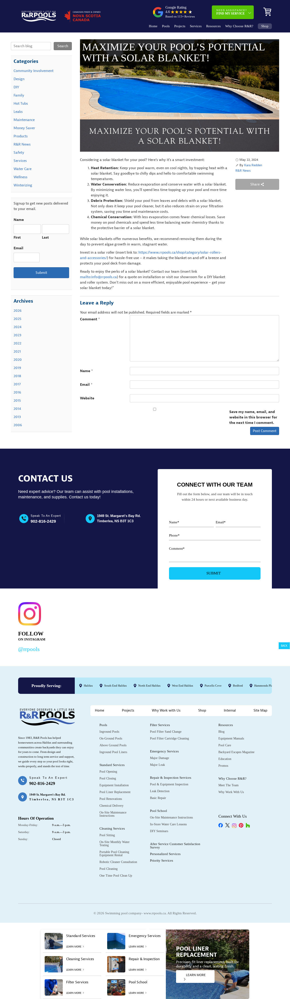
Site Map (260, 710)
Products (21, 136)
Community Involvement (33, 71)
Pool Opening (108, 771)
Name (86, 371)
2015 (17, 400)
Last (45, 237)
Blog (221, 731)
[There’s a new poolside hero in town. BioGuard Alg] (82, 626)
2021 (17, 351)
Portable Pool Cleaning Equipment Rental (114, 853)
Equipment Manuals (231, 738)
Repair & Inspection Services (170, 777)
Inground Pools (109, 731)
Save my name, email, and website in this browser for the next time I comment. (253, 417)
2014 (17, 408)
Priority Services (161, 860)
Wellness (20, 177)
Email (86, 384)
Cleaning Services (112, 828)
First (17, 237)
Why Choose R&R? (239, 26)
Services (196, 26)
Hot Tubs (21, 103)
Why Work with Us (166, 710)
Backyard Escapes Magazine (236, 752)
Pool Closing (107, 778)
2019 (17, 368)
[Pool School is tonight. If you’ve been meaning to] (246, 626)
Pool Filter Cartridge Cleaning (169, 738)
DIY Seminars (159, 831)
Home (153, 26)
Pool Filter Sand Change (165, 731)
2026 (18, 310)
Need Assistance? (231, 12)
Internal (230, 710)
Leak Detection (159, 791)
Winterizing (23, 185)
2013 (17, 417)
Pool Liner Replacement (114, 792)
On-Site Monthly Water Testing (114, 843)
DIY (16, 87)
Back (284, 646)
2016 (17, 392)
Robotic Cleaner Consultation (118, 862)
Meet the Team (228, 785)
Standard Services (112, 765)
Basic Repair (158, 798)
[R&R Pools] (39, 16)
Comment (90, 319)
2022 (17, 343)
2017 (17, 384)
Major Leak (157, 765)
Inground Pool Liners (113, 752)
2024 (18, 327)
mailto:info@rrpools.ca (98, 277)
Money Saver (24, 128)
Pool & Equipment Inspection (169, 784)
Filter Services (160, 725)
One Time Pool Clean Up (115, 875)
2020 (18, 359)
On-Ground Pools (110, 738)
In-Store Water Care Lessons (168, 824)
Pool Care (224, 745)
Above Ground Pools (112, 745)
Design (19, 79)
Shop (264, 26)
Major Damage (159, 758)
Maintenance (24, 120)
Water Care (22, 169)
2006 (18, 425)
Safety (19, 152)
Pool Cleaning (108, 868)
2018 (17, 376)
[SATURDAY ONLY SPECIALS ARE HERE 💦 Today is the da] (137, 626)
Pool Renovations (110, 799)
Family (19, 95)
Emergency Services (164, 751)
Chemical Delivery (111, 805)
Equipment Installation (114, 785)
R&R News (243, 171)
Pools (166, 26)
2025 (17, 319)
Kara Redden (253, 165)
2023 (17, 335)
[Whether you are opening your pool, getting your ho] (191, 626)
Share (255, 184)
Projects (179, 26)
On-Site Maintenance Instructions (112, 814)
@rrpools (29, 649)
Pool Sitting (107, 835)
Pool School (158, 811)
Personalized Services (165, 854)
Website (87, 398)
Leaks (18, 111)
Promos (223, 765)
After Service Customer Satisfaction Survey (175, 845)
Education (224, 759)
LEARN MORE (196, 975)
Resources (213, 26)
